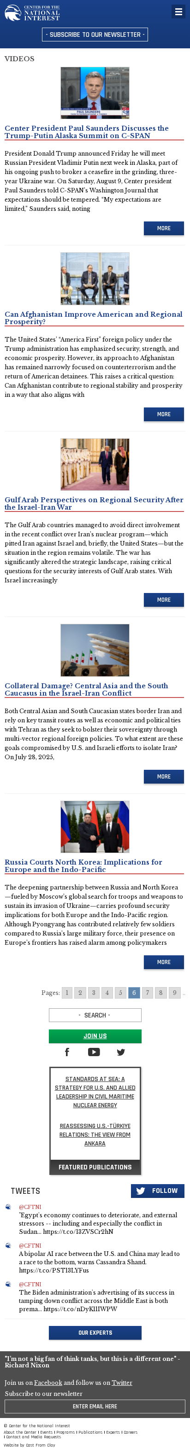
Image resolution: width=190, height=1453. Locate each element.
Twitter (122, 1382)
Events (46, 1432)
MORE (164, 228)
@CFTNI (30, 1207)
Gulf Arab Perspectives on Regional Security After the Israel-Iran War (94, 503)
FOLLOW (165, 1191)
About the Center (20, 1432)
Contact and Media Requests (33, 1437)
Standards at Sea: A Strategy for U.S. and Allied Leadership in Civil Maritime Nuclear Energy (95, 1092)
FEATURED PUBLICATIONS (95, 1167)
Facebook (48, 1382)
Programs (65, 1432)
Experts (113, 1432)
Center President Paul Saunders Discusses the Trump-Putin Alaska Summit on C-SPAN (87, 132)
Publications (90, 1432)
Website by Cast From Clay (29, 1445)
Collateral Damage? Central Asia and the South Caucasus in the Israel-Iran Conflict (86, 689)
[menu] (178, 11)
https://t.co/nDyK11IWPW (80, 1309)
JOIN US (95, 1036)
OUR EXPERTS (95, 1333)
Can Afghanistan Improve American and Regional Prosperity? (94, 318)
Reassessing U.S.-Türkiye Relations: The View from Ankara (95, 1135)
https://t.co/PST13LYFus (54, 1270)
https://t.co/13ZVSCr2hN (78, 1231)
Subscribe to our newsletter (44, 1394)
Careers (130, 1432)
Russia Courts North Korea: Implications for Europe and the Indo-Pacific (83, 866)
